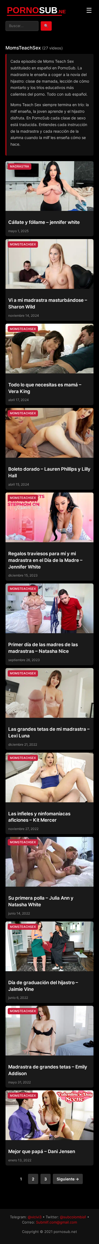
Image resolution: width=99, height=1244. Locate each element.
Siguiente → (68, 1179)
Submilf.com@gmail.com (56, 1222)
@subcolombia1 (73, 1217)
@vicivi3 (35, 1217)
